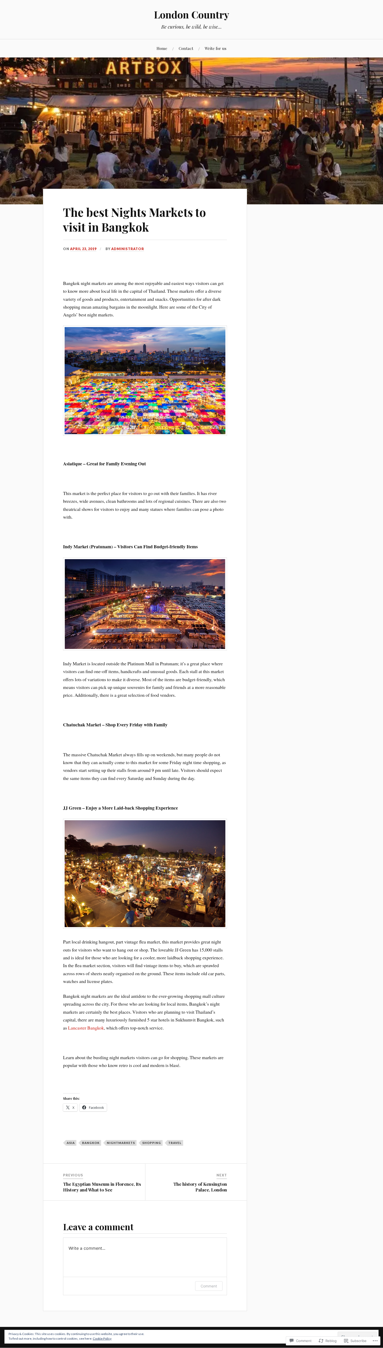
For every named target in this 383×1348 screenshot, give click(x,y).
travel (175, 1142)
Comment (209, 1286)
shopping (151, 1142)
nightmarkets (121, 1142)
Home (162, 48)
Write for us (215, 48)
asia (71, 1142)
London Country (191, 14)
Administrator (127, 249)
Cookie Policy (102, 1338)
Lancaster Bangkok (86, 1028)
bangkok (91, 1142)
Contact (186, 48)
